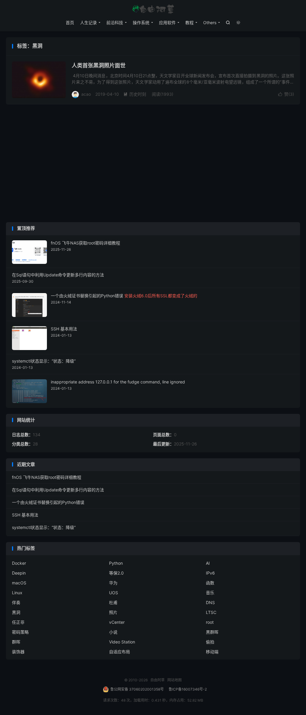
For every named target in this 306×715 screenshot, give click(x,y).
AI (208, 563)
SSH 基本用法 (25, 514)
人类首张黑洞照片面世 (99, 65)
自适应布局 (119, 651)
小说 (113, 631)
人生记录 (88, 22)
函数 (210, 582)
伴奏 (16, 602)
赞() (286, 94)
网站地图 (174, 680)
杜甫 (113, 602)
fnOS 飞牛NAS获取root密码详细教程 (46, 477)
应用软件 (167, 22)
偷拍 (210, 641)
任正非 (18, 622)
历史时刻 (134, 94)
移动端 (212, 651)
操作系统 (141, 22)
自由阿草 (153, 9)
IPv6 (210, 572)
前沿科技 (114, 22)
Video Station (122, 641)
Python (116, 563)
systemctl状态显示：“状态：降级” (44, 527)
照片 (113, 612)
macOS (19, 582)
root (210, 622)
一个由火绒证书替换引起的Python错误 (48, 502)
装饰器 (18, 651)
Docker (19, 563)
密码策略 (20, 631)
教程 (189, 22)
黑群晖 (212, 631)
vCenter (117, 622)
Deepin (19, 572)
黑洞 (16, 612)
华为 (113, 582)
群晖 (16, 641)
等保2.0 (116, 572)
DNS (210, 602)
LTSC (211, 612)
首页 (70, 22)
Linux (17, 592)
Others (209, 22)
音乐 (210, 592)
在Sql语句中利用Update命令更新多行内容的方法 (58, 489)
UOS (113, 592)
